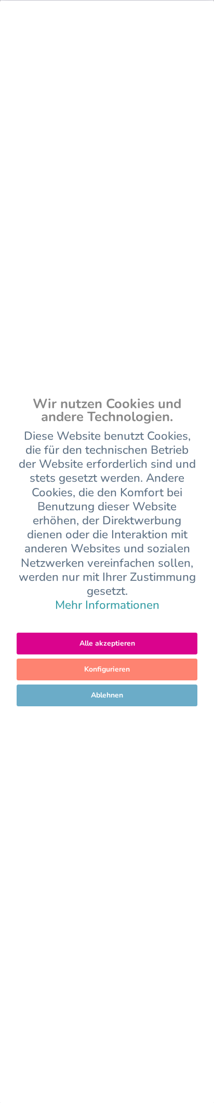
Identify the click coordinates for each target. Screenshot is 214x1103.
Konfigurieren (107, 669)
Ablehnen (107, 695)
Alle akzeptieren (107, 643)
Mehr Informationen (107, 605)
